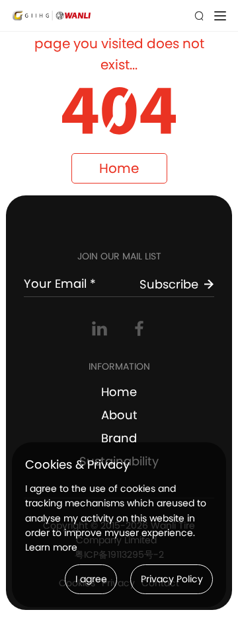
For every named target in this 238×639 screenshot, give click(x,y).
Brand (119, 438)
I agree (91, 579)
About (119, 415)
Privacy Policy (172, 579)
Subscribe (168, 284)
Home (119, 168)
